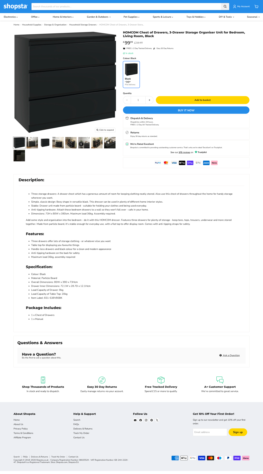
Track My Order (81, 433)
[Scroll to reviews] (186, 40)
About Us (18, 424)
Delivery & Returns (82, 428)
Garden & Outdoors (98, 17)
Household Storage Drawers (82, 24)
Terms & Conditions (23, 433)
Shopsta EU (73, 462)
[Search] (225, 6)
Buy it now (186, 110)
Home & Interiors (62, 17)
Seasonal (252, 17)
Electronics (10, 17)
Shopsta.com (61, 462)
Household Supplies (31, 24)
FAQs (76, 424)
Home (16, 24)
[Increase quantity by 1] (149, 100)
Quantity (127, 93)
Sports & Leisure (162, 17)
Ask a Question (231, 355)
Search (76, 419)
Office (34, 17)
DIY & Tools (225, 17)
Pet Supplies (131, 17)
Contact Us (78, 437)
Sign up (238, 432)
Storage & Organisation (55, 24)
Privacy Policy (21, 428)
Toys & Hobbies (195, 17)
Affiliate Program (22, 437)
